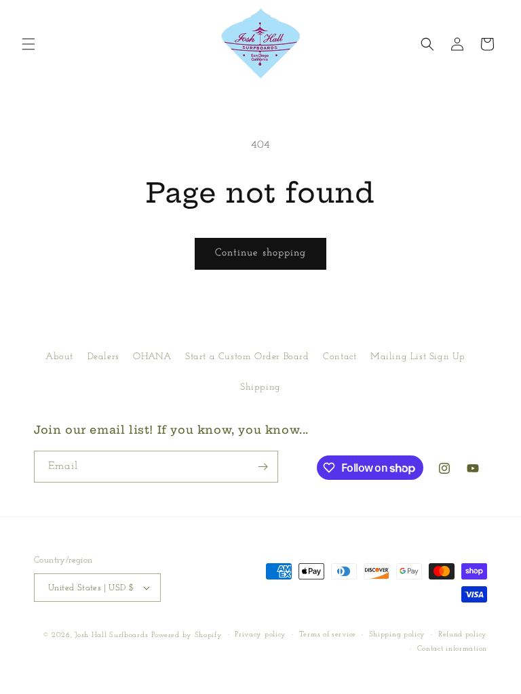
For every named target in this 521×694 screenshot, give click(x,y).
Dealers (103, 357)
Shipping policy (397, 634)
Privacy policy (260, 634)
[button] (28, 44)
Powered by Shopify (187, 635)
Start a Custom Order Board (247, 357)
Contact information (452, 649)
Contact (339, 357)
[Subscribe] (262, 467)
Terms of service (327, 634)
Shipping (260, 387)
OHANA (152, 357)
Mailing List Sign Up (417, 357)
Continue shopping (260, 253)
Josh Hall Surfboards (111, 635)
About (59, 357)
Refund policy (462, 634)
